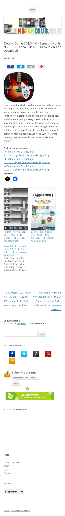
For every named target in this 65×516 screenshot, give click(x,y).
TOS (5, 469)
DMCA (6, 465)
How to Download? (12, 462)
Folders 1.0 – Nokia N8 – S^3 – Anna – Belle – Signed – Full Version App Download (16, 236)
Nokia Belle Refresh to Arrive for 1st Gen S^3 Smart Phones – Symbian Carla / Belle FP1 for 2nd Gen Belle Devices (47, 301)
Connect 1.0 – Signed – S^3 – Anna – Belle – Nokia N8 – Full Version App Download (42, 236)
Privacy (7, 473)
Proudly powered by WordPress (17, 510)
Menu (32, 9)
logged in (21, 323)
